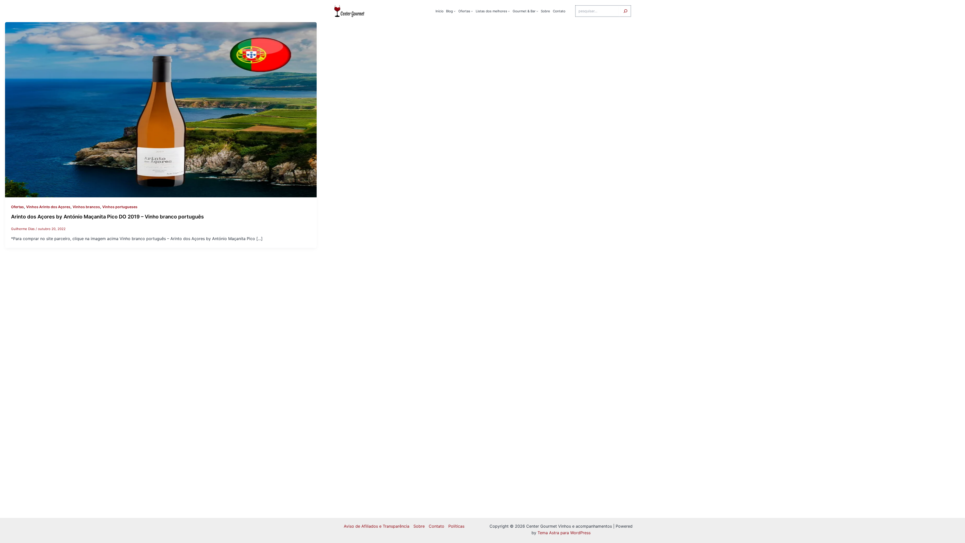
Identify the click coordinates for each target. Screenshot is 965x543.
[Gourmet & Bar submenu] (537, 11)
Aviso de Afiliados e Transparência (376, 526)
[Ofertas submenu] (472, 11)
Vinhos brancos (86, 207)
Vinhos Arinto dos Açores (48, 207)
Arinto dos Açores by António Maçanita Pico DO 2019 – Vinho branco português (107, 217)
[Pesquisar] (625, 11)
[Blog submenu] (455, 11)
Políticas (456, 526)
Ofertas (17, 207)
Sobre (419, 526)
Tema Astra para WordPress (564, 532)
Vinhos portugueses (119, 207)
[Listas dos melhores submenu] (509, 11)
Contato (436, 526)
